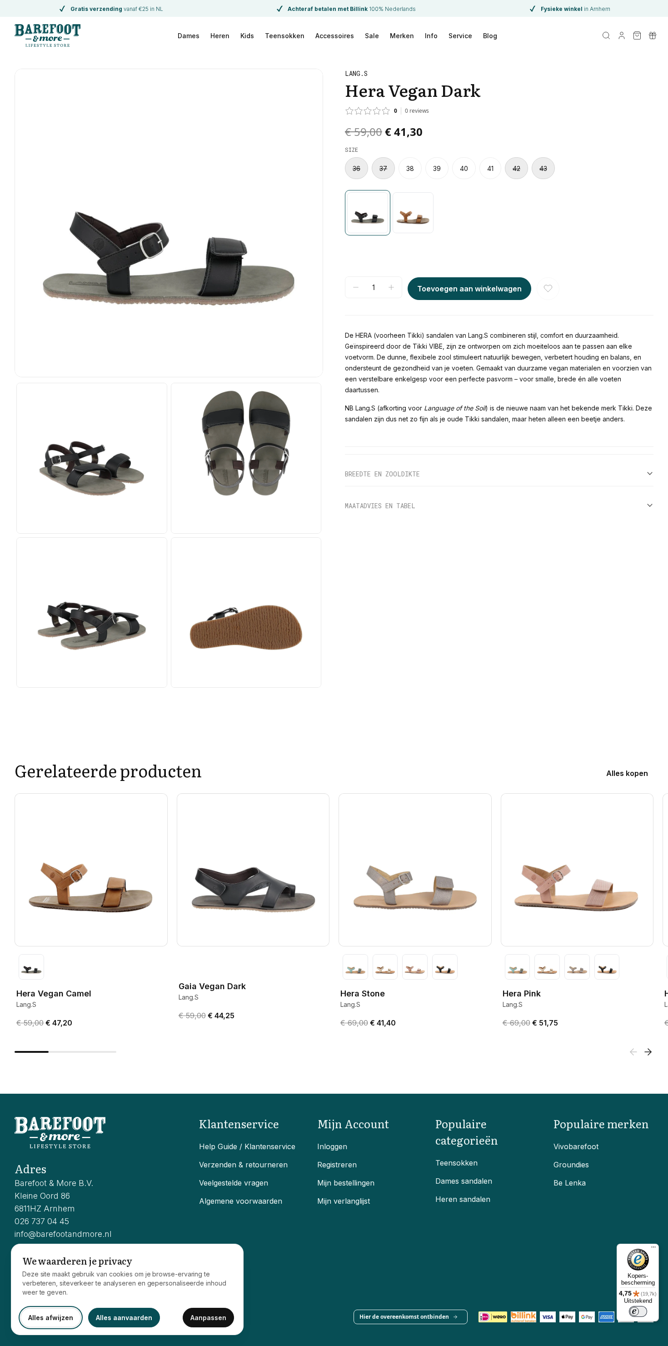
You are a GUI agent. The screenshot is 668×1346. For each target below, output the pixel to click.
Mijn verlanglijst (343, 1201)
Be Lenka (569, 1182)
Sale (372, 36)
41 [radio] (490, 168)
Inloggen (332, 1146)
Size (351, 149)
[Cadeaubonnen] (652, 35)
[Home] (47, 35)
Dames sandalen (463, 1181)
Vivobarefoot (575, 1146)
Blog (490, 36)
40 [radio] (464, 168)
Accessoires (334, 36)
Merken (402, 36)
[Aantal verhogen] (391, 287)
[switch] (638, 1311)
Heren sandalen (462, 1199)
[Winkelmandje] (637, 35)
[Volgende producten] (648, 1051)
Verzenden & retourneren (243, 1164)
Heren (219, 36)
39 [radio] (437, 168)
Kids (247, 36)
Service (460, 36)
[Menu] (653, 1249)
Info (431, 36)
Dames (188, 36)
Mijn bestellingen (345, 1182)
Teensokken (284, 36)
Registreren (337, 1164)
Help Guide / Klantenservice (247, 1146)
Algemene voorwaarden (240, 1201)
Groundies (571, 1164)
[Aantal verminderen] (355, 287)
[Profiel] (621, 35)
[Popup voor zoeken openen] (606, 35)
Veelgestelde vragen (233, 1182)
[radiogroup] (499, 168)
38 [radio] (410, 168)
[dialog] (127, 1289)
